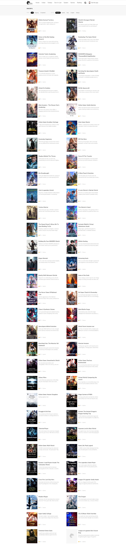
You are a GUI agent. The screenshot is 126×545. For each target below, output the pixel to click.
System (66, 2)
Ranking (79, 2)
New (68, 12)
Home (37, 2)
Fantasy (50, 2)
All (32, 12)
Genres (73, 2)
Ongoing (37, 12)
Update (63, 12)
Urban (43, 2)
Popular (58, 12)
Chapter (72, 12)
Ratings (77, 12)
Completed (42, 12)
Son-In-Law (57, 2)
